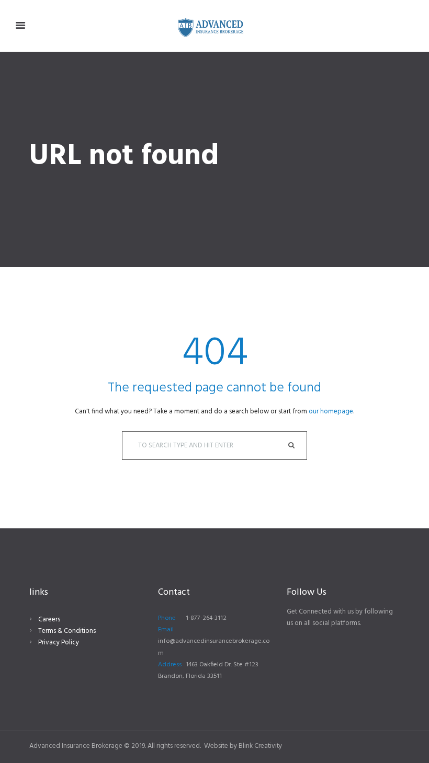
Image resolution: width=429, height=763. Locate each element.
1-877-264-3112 (206, 618)
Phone (167, 618)
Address (170, 665)
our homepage (331, 411)
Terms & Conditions (67, 631)
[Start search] (292, 445)
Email (166, 630)
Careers (49, 619)
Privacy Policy (58, 642)
